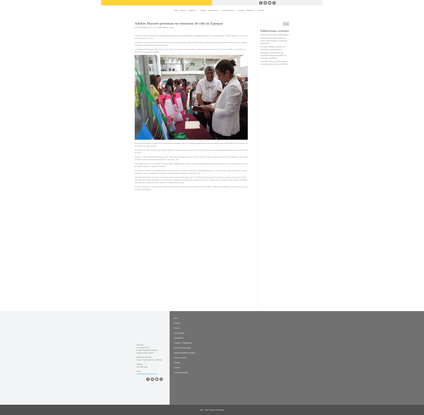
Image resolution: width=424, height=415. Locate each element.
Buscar (286, 24)
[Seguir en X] (274, 3)
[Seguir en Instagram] (265, 3)
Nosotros (183, 10)
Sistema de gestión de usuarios (184, 353)
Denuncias (250, 10)
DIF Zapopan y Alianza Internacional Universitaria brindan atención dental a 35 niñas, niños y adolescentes (273, 55)
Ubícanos (261, 10)
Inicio (176, 10)
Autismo (241, 10)
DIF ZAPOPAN (142, 27)
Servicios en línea (228, 10)
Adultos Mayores (162, 27)
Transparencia (213, 10)
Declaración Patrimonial (182, 348)
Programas (192, 10)
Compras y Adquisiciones (183, 343)
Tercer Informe (179, 333)
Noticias (203, 10)
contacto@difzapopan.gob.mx (146, 374)
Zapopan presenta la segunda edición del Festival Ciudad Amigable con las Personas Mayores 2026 (273, 40)
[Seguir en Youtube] (269, 3)
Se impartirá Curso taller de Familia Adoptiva (274, 35)
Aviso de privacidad (181, 372)
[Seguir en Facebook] (261, 3)
